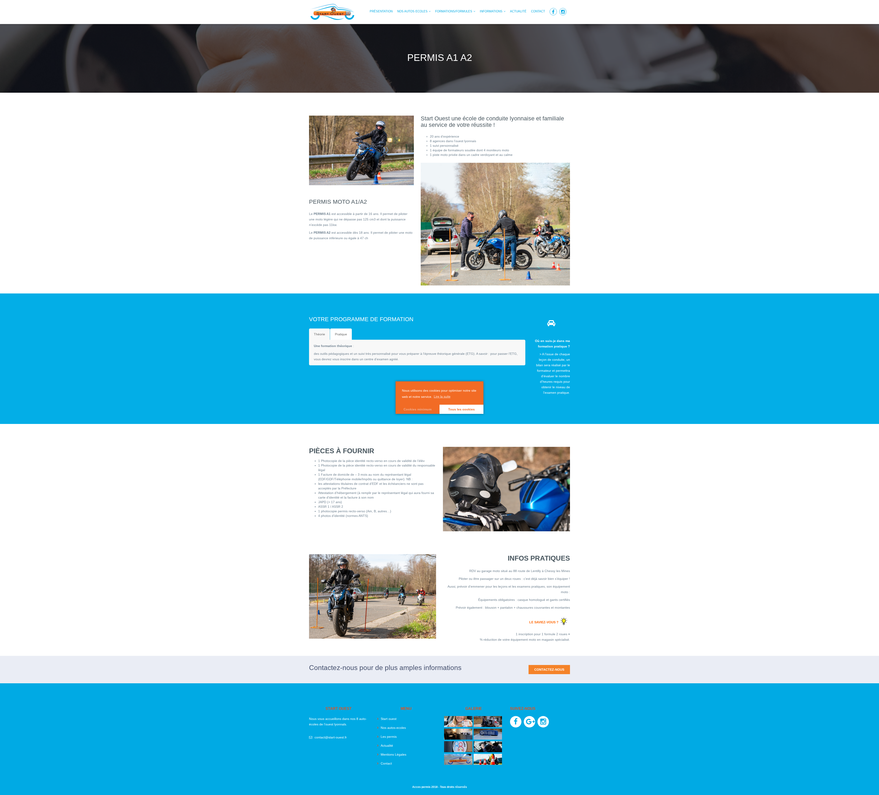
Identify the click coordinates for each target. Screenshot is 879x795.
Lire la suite (442, 396)
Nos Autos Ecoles (412, 11)
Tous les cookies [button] (461, 409)
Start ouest (388, 719)
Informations (491, 11)
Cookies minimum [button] (417, 409)
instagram (563, 11)
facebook (553, 11)
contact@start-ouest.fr (331, 737)
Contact (538, 11)
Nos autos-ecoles (393, 728)
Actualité (518, 11)
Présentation (381, 11)
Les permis (389, 736)
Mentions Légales (393, 754)
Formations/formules (453, 11)
